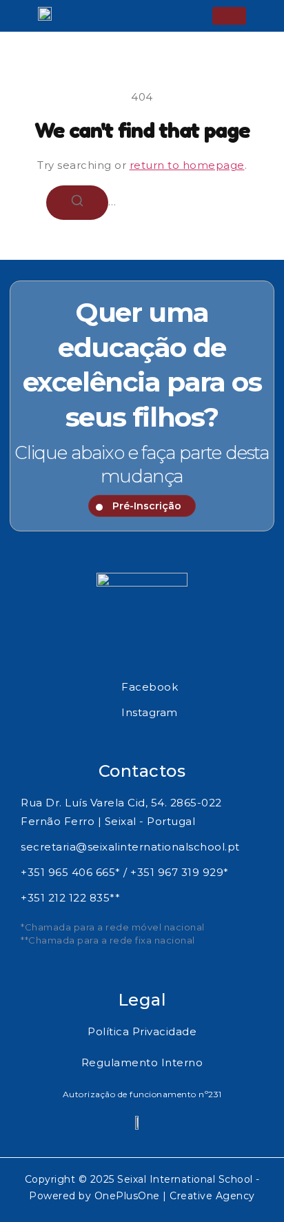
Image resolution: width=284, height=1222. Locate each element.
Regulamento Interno (142, 1062)
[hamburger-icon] (229, 16)
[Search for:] (142, 201)
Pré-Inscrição (146, 506)
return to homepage (187, 165)
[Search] (77, 202)
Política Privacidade (142, 1031)
